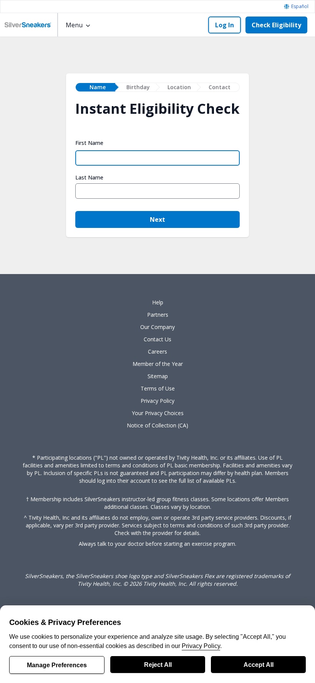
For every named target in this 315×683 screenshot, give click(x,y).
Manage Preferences (57, 665)
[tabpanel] (157, 168)
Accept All (259, 664)
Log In (224, 25)
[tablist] (157, 87)
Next (157, 219)
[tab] (95, 87)
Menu (74, 25)
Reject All (158, 664)
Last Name (89, 177)
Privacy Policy (201, 645)
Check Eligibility (276, 25)
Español (299, 6)
